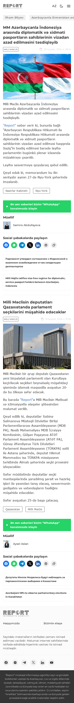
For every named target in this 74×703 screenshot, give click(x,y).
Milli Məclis (10, 49)
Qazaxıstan (13, 509)
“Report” (9, 125)
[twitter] (30, 245)
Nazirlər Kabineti (17, 190)
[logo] (12, 6)
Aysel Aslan (20, 544)
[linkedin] (38, 245)
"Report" (26, 399)
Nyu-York (41, 190)
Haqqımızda (11, 623)
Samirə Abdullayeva (26, 225)
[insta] (15, 663)
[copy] (54, 245)
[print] (46, 245)
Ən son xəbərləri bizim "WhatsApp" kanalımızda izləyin (35, 206)
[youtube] (52, 663)
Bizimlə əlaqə (53, 623)
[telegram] (22, 245)
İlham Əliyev (14, 17)
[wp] (14, 245)
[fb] (6, 245)
